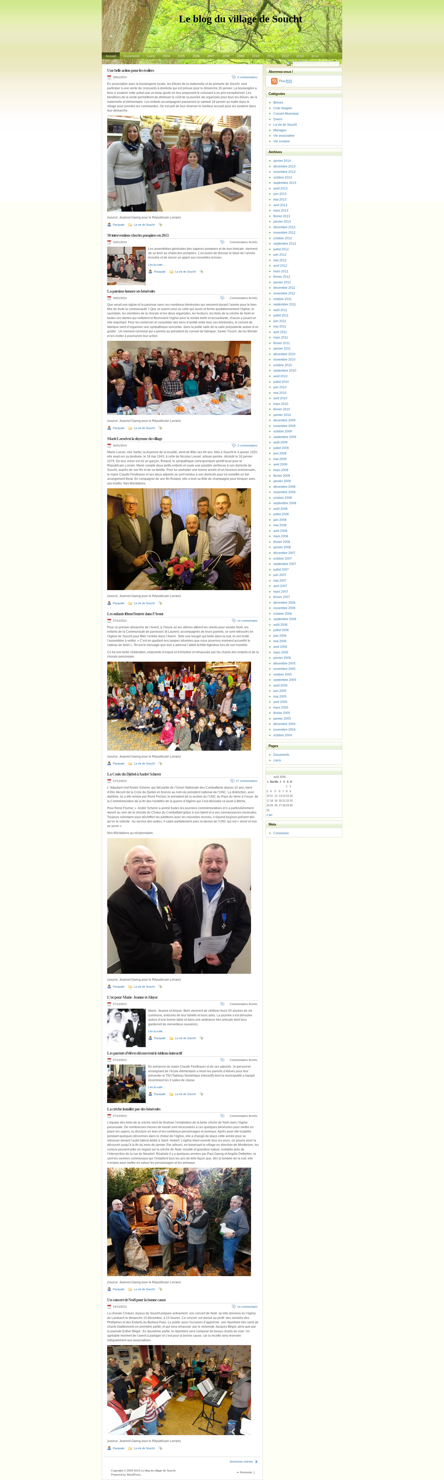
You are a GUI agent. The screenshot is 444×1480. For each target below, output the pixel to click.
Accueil (111, 56)
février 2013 (281, 216)
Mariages (279, 130)
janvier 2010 (282, 415)
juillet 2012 (281, 249)
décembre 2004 (284, 724)
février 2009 (281, 476)
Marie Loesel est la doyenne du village (134, 438)
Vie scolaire (281, 141)
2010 (255, 56)
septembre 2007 (284, 564)
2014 (315, 56)
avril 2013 (280, 205)
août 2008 (280, 509)
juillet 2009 (281, 448)
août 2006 (280, 625)
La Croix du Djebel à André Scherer (134, 774)
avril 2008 (280, 531)
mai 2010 (279, 393)
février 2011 (281, 343)
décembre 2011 (284, 288)
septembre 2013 (284, 183)
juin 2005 (279, 691)
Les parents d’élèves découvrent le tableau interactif (144, 1053)
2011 (270, 56)
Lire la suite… (156, 264)
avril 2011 (280, 332)
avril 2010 (280, 398)
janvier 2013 (282, 221)
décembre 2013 (284, 166)
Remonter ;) (247, 1472)
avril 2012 (280, 265)
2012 (285, 56)
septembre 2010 (284, 370)
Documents (132, 56)
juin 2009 (279, 453)
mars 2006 (280, 652)
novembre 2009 (284, 426)
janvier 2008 (282, 547)
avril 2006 (280, 647)
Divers (277, 119)
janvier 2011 (282, 348)
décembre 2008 (284, 487)
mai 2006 (279, 641)
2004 (166, 56)
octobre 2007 (282, 558)
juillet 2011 (281, 315)
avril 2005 (280, 702)
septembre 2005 (284, 680)
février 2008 (281, 542)
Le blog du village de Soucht (240, 19)
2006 (196, 56)
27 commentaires (246, 780)
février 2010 (281, 409)
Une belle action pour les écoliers (130, 70)
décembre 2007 (284, 553)
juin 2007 (279, 575)
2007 (211, 56)
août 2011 (280, 310)
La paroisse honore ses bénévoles (131, 291)
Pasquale (118, 224)
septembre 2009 (284, 437)
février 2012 (281, 277)
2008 (225, 56)
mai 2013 (279, 199)
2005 (181, 56)
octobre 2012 (282, 238)
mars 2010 (280, 404)
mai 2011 (279, 326)
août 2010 (280, 376)
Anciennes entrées (241, 1461)
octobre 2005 (282, 674)
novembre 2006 (284, 608)
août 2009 (280, 442)
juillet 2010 (281, 382)
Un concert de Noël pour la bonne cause (136, 1300)
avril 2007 (280, 586)
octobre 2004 (282, 735)
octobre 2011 (282, 299)
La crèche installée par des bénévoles (133, 1109)
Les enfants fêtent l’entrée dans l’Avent (135, 614)
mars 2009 (280, 470)
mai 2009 (279, 459)
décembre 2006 (284, 602)
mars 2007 (280, 591)
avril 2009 (280, 464)
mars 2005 (280, 707)
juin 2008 (279, 520)
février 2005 (281, 713)
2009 (240, 56)
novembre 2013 (284, 172)
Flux (285, 81)
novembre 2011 (284, 293)
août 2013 (280, 188)
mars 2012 (280, 271)
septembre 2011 (284, 304)
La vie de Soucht (144, 224)
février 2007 (281, 597)
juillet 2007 (281, 569)
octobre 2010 (282, 365)
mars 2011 (280, 337)
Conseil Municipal (286, 113)
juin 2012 (279, 254)
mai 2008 (279, 525)
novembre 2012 (284, 232)
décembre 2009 (284, 420)
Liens (151, 56)
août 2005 (280, 685)
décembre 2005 (284, 663)
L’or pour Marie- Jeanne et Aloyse (132, 997)
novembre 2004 (284, 729)
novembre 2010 (284, 359)
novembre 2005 (284, 669)
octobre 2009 (282, 431)
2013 (300, 56)
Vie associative (283, 135)
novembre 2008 (284, 492)
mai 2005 (279, 696)
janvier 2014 (282, 161)
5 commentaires (247, 77)
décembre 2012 (284, 227)
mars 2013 (280, 210)
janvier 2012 (282, 282)
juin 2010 (279, 387)
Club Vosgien (282, 108)
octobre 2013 (282, 177)
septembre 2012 (284, 243)
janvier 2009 (282, 481)
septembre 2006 (284, 619)
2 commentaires (247, 445)
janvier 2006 (282, 658)
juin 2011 (279, 321)
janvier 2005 (282, 718)
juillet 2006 (281, 630)
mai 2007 (279, 580)
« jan (269, 814)
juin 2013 (279, 194)
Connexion (281, 833)
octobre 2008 (282, 498)
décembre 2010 (284, 354)
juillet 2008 (281, 514)
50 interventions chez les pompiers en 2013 (138, 235)
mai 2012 (279, 260)
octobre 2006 (282, 613)
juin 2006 (279, 636)
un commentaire (247, 620)
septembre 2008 (284, 503)
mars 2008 (280, 536)
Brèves (278, 102)
